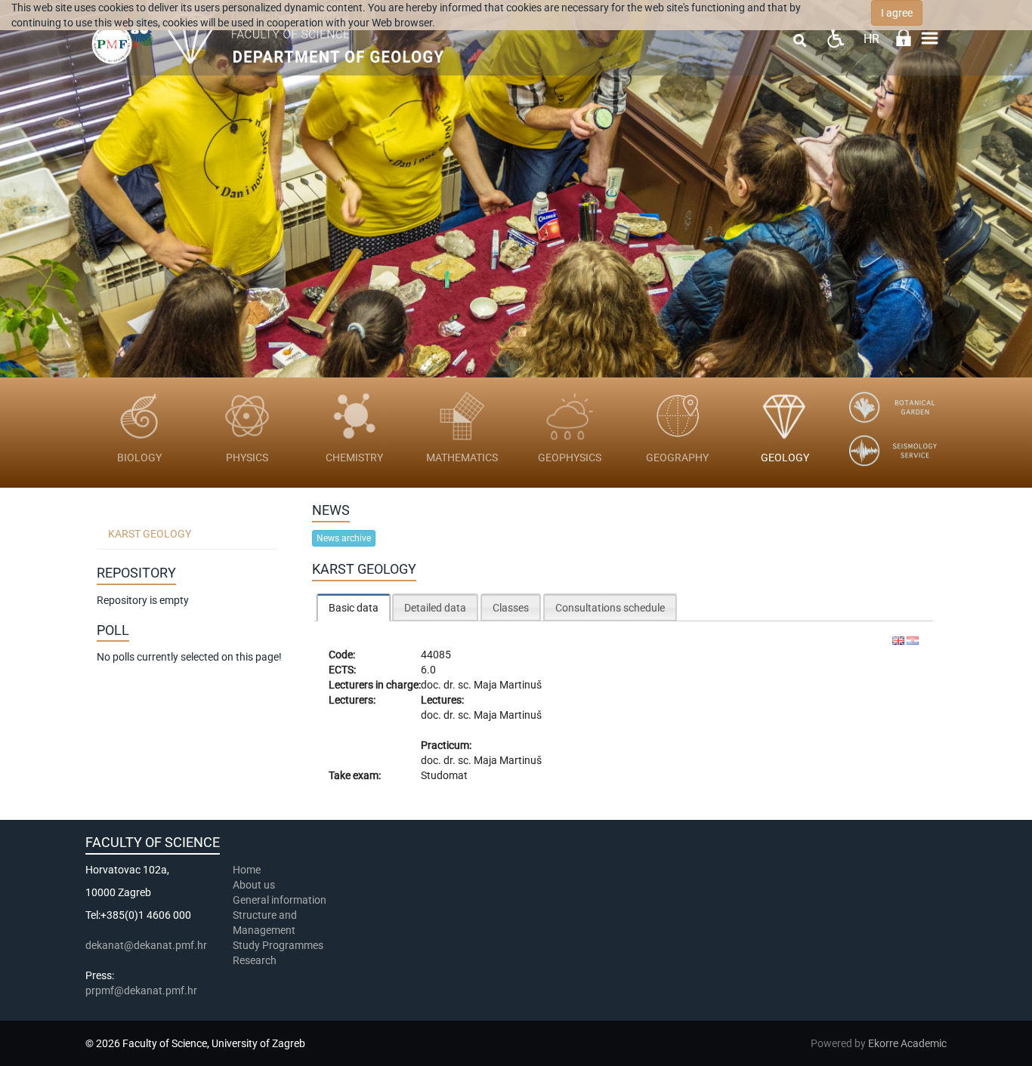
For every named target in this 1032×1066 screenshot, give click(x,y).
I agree (897, 13)
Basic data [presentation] (354, 608)
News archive (344, 538)
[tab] (354, 607)
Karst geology (149, 534)
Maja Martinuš (508, 685)
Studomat (444, 775)
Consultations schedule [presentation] (610, 608)
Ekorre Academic (907, 1043)
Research (256, 960)
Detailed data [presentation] (435, 608)
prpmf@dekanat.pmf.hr (141, 990)
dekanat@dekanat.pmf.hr (146, 945)
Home (247, 870)
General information (279, 900)
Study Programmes (278, 945)
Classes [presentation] (511, 608)
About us (255, 885)
